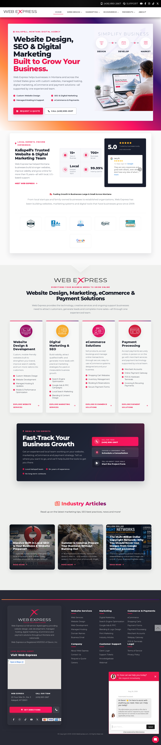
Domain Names (78, 633)
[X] (157, 3)
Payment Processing (137, 629)
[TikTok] (154, 3)
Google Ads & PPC (107, 625)
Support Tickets (106, 654)
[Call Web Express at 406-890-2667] (56, 710)
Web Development (79, 625)
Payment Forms (135, 625)
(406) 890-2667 (112, 3)
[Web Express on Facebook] (13, 719)
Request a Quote (78, 658)
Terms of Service (135, 651)
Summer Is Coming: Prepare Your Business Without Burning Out (80, 545)
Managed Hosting (79, 629)
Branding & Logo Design (110, 629)
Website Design (78, 621)
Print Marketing (106, 633)
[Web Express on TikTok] (25, 719)
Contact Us (76, 654)
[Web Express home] (34, 616)
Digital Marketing (107, 617)
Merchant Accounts (136, 633)
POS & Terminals (135, 641)
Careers (74, 662)
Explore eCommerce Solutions (96, 405)
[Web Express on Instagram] (19, 719)
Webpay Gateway (135, 637)
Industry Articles (106, 637)
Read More (19, 565)
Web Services (77, 617)
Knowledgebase (106, 658)
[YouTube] (141, 3)
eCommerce (133, 617)
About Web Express (79, 651)
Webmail (103, 662)
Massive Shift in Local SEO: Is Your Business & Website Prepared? (31, 545)
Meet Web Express (25, 183)
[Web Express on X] (37, 719)
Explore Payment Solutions (131, 405)
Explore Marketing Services (59, 405)
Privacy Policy (134, 654)
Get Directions (32, 710)
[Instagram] (149, 3)
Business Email (77, 637)
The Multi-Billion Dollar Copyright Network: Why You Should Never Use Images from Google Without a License (127, 543)
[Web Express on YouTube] (31, 719)
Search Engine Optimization (111, 621)
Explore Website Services (22, 405)
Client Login (104, 651)
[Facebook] (145, 3)
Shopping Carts (134, 621)
